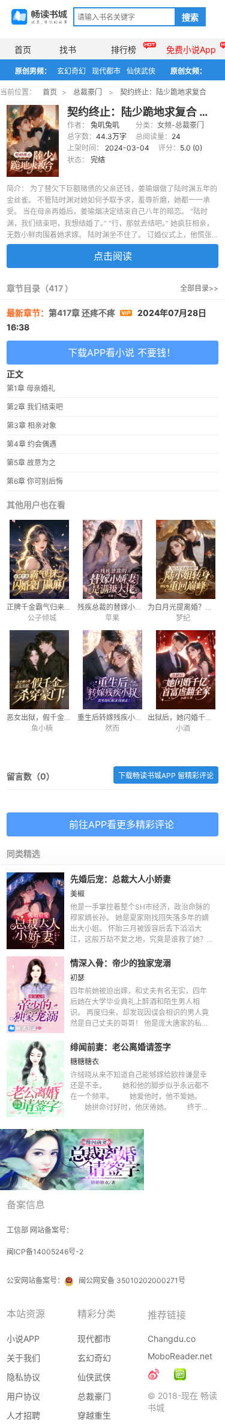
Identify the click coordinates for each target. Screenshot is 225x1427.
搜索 (190, 17)
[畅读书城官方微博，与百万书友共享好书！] (154, 1374)
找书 (67, 49)
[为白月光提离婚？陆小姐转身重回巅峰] (183, 559)
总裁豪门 (87, 92)
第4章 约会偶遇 (31, 443)
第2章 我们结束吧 (35, 406)
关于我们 (23, 1358)
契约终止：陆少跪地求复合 (163, 92)
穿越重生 (94, 1415)
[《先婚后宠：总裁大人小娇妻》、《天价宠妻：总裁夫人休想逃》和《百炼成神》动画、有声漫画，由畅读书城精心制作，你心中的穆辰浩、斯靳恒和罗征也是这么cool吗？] (180, 1374)
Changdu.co (172, 1338)
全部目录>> (199, 288)
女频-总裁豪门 (180, 125)
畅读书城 (39, 17)
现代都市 (106, 71)
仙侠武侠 (141, 71)
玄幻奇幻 (71, 71)
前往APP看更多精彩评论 (121, 824)
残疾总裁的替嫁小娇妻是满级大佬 (131, 607)
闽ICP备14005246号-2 (45, 1251)
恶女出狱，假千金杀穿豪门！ (53, 717)
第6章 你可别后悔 (35, 481)
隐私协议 (23, 1377)
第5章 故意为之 (31, 462)
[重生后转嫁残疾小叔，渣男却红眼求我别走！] (112, 670)
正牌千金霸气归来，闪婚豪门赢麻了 (64, 607)
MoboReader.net (180, 1356)
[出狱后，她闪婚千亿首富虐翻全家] (183, 670)
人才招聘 (23, 1415)
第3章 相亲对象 (31, 425)
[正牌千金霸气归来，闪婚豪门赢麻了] (42, 559)
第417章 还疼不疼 (83, 313)
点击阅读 (113, 256)
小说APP (23, 1338)
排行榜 (123, 49)
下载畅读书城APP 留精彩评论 (166, 775)
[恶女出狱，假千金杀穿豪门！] (42, 670)
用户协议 (23, 1396)
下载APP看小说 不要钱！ (122, 353)
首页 (22, 49)
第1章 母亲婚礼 (31, 388)
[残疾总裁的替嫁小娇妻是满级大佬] (112, 559)
